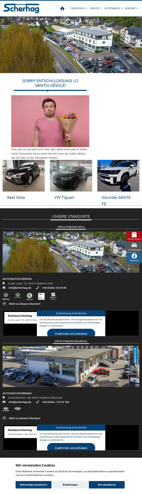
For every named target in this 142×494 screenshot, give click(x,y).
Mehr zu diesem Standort (24, 304)
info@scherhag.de (19, 288)
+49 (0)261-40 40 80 (53, 288)
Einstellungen (70, 484)
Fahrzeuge (78, 8)
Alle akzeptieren (107, 484)
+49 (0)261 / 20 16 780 (55, 402)
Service (95, 8)
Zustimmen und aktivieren (71, 333)
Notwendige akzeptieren (33, 484)
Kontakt (130, 8)
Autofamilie (112, 8)
